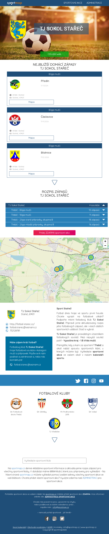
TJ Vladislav (54, 431)
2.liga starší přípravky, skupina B (55, 219)
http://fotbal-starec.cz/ (22, 324)
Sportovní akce (73, 2)
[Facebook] (47, 518)
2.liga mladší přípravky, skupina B (55, 224)
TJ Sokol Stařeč (53, 205)
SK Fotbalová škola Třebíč (16, 413)
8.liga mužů (55, 210)
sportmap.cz (18, 468)
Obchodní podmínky (37, 527)
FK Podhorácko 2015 (67, 413)
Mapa (31, 102)
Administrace (94, 2)
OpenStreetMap (98, 302)
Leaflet (91, 302)
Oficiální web (54, 54)
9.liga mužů (55, 214)
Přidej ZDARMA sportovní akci (54, 232)
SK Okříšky (42, 412)
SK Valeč (93, 412)
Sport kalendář (19, 527)
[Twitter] (62, 518)
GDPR (50, 527)
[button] (91, 257)
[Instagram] (54, 518)
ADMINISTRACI (90, 477)
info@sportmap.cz (61, 507)
